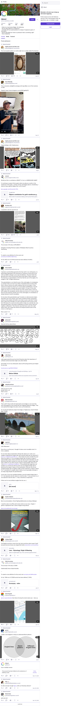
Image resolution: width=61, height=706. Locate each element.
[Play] (2, 131)
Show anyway (35, 672)
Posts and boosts (5, 41)
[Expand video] (18, 131)
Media (7, 36)
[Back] (1, 2)
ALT (38, 72)
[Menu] (37, 19)
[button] (12, 113)
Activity (3, 36)
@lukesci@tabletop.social (6, 20)
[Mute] (5, 131)
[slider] (12, 129)
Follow (32, 19)
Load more (20, 704)
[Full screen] (21, 131)
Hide (37, 53)
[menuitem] (12, 113)
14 (2, 24)
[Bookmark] (17, 76)
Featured (12, 36)
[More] (20, 76)
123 (9, 24)
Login (50, 27)
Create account (50, 23)
